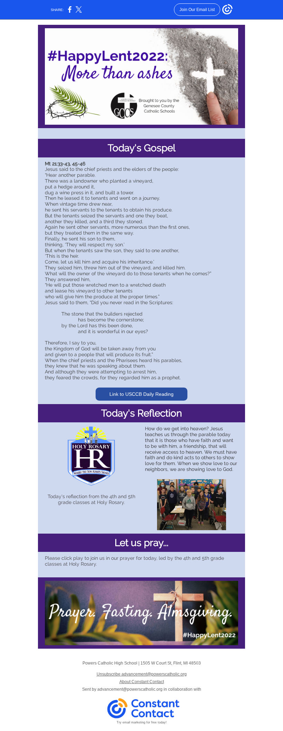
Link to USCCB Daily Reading (141, 394)
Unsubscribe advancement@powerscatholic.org (142, 674)
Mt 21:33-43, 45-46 (65, 163)
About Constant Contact (141, 681)
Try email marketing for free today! (142, 722)
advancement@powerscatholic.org (130, 689)
